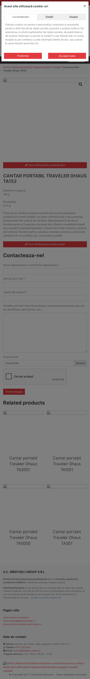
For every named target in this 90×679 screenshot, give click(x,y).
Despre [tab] (73, 16)
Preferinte (23, 55)
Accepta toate (67, 55)
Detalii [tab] (49, 16)
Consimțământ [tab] (20, 16)
